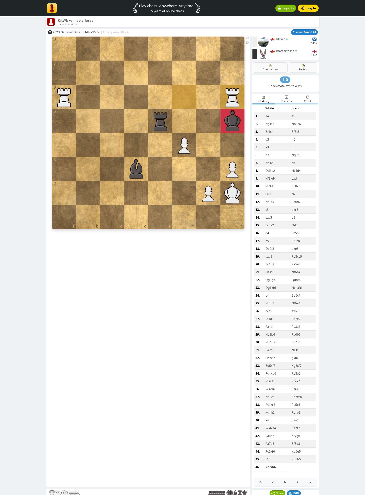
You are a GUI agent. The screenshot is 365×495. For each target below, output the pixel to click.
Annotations (270, 69)
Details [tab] (286, 101)
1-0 (285, 79)
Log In (311, 8)
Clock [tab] (308, 101)
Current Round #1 (304, 32)
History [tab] (263, 101)
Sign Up (288, 8)
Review (303, 69)
